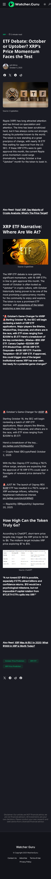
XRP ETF (33, 661)
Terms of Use (35, 858)
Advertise (23, 858)
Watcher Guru (25, 847)
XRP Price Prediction (13, 666)
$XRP (6, 488)
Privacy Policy (25, 862)
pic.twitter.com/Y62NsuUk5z (18, 446)
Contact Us (12, 858)
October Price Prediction (14, 661)
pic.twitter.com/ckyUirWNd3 (18, 498)
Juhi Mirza (13, 65)
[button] (4, 4)
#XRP (41, 411)
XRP (4, 34)
